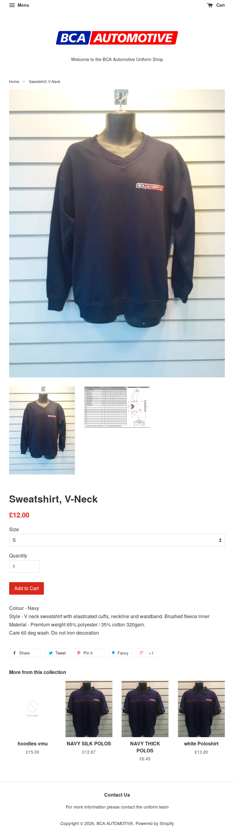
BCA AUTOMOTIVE (115, 823)
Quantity (18, 555)
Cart (220, 5)
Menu (22, 5)
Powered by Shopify (155, 823)
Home (14, 81)
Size (14, 529)
